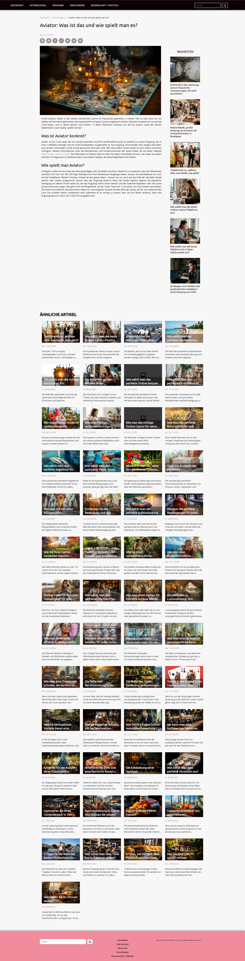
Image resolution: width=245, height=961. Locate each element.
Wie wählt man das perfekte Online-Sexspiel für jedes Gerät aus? (142, 383)
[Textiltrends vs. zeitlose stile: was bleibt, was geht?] (185, 154)
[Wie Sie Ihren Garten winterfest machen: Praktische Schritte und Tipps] (61, 547)
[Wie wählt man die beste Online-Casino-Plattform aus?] (185, 191)
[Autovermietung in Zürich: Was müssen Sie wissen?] (102, 806)
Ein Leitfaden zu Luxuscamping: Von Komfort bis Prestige (180, 598)
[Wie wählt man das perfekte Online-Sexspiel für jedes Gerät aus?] (143, 374)
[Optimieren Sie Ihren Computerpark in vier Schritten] (61, 806)
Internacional (38, 5)
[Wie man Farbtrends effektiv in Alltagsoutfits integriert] (61, 633)
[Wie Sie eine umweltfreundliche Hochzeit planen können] (143, 547)
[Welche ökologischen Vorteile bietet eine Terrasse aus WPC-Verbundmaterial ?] (61, 719)
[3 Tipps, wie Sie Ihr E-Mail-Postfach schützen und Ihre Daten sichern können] (143, 849)
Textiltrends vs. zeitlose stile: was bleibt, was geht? (184, 171)
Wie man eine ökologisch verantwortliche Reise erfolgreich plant (183, 642)
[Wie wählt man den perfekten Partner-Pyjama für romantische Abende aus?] (102, 590)
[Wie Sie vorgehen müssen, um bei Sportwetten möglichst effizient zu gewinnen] (102, 719)
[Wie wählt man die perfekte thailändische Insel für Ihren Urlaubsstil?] (184, 331)
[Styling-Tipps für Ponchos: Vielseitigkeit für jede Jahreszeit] (61, 590)
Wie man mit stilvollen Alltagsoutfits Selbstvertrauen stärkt (58, 512)
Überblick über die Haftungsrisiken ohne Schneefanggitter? (140, 340)
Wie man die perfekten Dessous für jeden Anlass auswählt (101, 642)
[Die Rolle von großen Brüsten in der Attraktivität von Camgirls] (102, 374)
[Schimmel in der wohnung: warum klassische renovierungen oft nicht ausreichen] (185, 69)
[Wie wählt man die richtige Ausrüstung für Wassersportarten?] (61, 374)
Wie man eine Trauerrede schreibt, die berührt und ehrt (60, 685)
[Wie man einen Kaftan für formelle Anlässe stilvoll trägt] (143, 590)
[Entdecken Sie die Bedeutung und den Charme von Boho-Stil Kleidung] (102, 504)
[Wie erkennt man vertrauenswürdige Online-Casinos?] (102, 417)
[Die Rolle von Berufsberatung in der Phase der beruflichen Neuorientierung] (102, 676)
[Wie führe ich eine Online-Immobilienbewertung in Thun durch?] (143, 719)
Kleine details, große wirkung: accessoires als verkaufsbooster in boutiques (183, 132)
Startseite (44, 17)
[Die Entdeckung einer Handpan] (143, 762)
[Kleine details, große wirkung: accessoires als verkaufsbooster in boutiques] (185, 111)
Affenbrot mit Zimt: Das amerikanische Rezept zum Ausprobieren (102, 771)
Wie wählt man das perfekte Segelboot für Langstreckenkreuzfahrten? (62, 469)
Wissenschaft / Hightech (104, 5)
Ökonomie (58, 5)
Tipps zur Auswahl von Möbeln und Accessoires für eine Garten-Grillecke (101, 555)
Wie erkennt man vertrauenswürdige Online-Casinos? (97, 426)
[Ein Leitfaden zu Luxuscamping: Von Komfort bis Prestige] (184, 590)
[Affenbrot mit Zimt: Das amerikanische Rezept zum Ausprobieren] (102, 762)
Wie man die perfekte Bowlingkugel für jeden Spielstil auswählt (182, 512)
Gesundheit (17, 5)
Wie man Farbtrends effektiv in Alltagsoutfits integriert (60, 642)
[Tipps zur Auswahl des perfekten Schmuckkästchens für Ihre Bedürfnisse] (184, 461)
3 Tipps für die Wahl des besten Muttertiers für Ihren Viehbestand (59, 857)
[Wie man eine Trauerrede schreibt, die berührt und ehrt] (61, 676)
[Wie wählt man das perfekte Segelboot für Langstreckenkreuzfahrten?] (61, 461)
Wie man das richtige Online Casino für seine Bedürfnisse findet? (141, 426)
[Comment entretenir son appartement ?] (184, 806)
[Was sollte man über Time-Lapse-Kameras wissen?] (102, 849)
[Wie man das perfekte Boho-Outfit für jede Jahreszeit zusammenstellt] (184, 417)
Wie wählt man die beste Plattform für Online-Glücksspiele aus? (183, 249)
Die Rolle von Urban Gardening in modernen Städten (141, 685)
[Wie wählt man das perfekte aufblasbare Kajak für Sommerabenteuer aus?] (143, 504)
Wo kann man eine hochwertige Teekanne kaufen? (182, 728)
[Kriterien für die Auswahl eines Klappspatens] (61, 762)
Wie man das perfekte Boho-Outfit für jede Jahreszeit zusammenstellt (185, 426)
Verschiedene (77, 5)
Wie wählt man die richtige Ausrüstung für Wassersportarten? (61, 383)
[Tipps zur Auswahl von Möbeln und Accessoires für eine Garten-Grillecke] (102, 547)
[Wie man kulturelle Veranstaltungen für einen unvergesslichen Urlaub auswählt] (143, 633)
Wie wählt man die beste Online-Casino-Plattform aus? (183, 209)
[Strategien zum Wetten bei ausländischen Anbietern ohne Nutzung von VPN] (185, 270)
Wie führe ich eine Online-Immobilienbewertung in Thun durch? (143, 728)
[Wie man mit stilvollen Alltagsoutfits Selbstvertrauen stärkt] (61, 504)
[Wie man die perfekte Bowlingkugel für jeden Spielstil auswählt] (184, 504)
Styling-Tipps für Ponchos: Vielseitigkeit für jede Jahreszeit (61, 598)
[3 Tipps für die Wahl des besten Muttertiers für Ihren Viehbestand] (61, 849)
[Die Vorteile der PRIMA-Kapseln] (143, 806)
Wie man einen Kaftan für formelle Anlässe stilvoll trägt (143, 598)
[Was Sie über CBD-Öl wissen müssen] (184, 849)
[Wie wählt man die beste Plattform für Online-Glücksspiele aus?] (185, 230)
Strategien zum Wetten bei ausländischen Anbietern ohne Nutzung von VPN (185, 289)
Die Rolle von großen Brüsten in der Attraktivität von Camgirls (102, 383)
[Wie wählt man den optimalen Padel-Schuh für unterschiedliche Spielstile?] (102, 461)
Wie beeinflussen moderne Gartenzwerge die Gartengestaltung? (61, 426)
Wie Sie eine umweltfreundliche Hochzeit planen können (142, 555)
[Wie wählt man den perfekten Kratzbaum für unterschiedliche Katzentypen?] (184, 374)
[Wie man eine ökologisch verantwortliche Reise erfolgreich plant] (184, 633)
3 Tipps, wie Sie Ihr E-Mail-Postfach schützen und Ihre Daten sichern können (143, 857)
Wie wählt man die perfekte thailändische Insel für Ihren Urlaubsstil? (184, 340)
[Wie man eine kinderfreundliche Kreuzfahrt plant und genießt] (184, 547)
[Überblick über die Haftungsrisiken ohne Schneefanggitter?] (143, 331)
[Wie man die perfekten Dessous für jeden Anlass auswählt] (102, 633)
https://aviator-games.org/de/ (55, 154)
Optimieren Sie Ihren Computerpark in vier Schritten (58, 814)
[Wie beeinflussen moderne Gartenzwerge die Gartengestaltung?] (61, 417)
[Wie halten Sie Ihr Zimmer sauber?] (61, 892)
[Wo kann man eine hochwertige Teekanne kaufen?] (184, 719)
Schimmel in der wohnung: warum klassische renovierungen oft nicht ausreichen (184, 89)
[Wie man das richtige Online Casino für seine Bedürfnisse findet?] (143, 417)
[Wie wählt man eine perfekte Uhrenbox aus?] (184, 762)
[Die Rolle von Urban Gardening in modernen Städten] (143, 676)
